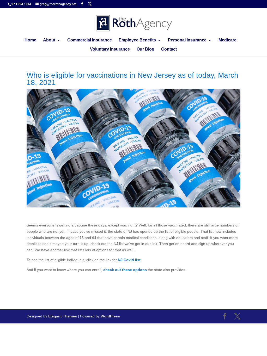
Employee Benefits (137, 40)
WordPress (110, 316)
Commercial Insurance (89, 40)
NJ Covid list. (130, 260)
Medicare (227, 40)
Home (30, 40)
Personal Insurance (187, 40)
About (49, 40)
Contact (169, 49)
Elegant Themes (62, 316)
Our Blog (145, 49)
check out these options (125, 270)
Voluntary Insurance (110, 49)
